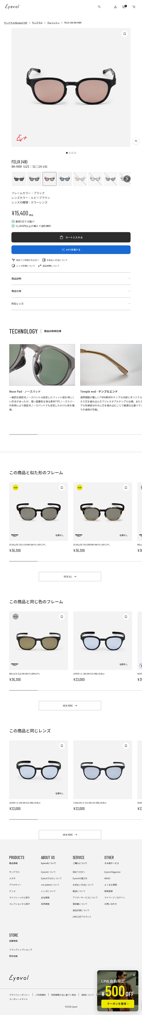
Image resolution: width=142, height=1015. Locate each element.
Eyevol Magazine (112, 871)
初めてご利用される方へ (27, 259)
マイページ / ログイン (114, 897)
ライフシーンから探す (19, 897)
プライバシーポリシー (19, 994)
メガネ (12, 878)
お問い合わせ (110, 903)
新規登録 (108, 891)
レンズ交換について (25, 265)
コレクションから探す (19, 903)
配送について (79, 891)
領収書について (80, 903)
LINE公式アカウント (82, 916)
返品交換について (81, 910)
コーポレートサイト (18, 999)
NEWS (107, 878)
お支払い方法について (57, 259)
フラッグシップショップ (20, 949)
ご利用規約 (40, 994)
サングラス (37, 22)
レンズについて (48, 891)
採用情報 (45, 903)
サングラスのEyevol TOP (15, 22)
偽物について (87, 994)
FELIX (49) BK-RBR (73, 22)
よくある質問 (110, 884)
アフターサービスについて (85, 897)
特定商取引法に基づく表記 (63, 994)
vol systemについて (50, 884)
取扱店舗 (13, 955)
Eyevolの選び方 (80, 878)
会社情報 (45, 897)
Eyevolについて (48, 871)
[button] (19, 179)
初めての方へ (79, 871)
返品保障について (51, 265)
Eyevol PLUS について (51, 878)
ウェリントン (53, 22)
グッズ (12, 891)
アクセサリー (15, 884)
